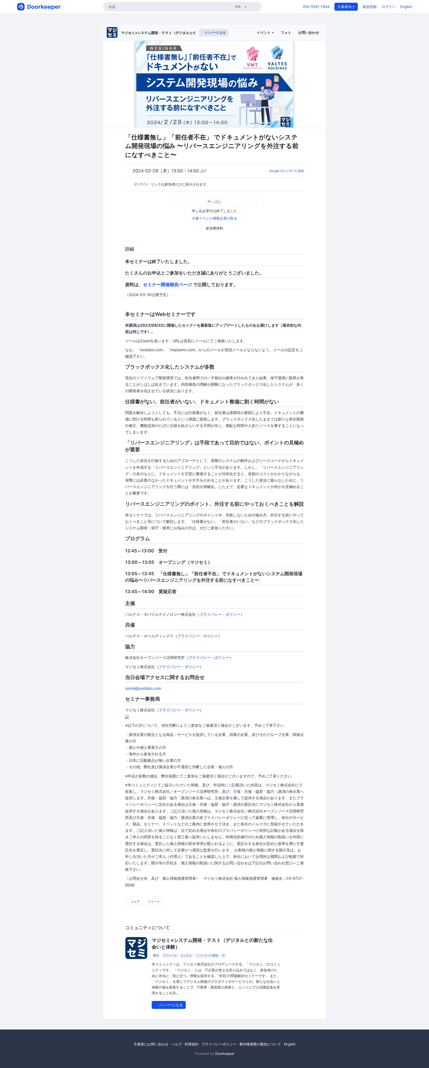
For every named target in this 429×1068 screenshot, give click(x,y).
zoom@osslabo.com (143, 688)
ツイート (153, 901)
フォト (286, 32)
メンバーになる (215, 32)
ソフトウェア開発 (207, 955)
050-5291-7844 (316, 6)
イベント (264, 32)
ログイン (388, 6)
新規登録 (370, 6)
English (406, 6)
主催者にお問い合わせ (151, 1044)
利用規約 (192, 1044)
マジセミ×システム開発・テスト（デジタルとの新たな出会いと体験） (176, 33)
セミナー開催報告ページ (167, 284)
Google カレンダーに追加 (286, 171)
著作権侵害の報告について (260, 1044)
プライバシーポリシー (219, 1044)
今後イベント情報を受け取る (214, 218)
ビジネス (186, 955)
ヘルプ (176, 1044)
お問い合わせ (308, 32)
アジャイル (170, 955)
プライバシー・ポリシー (220, 614)
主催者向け (346, 6)
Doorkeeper (224, 1053)
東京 (156, 955)
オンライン (141, 184)
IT (223, 955)
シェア (135, 901)
